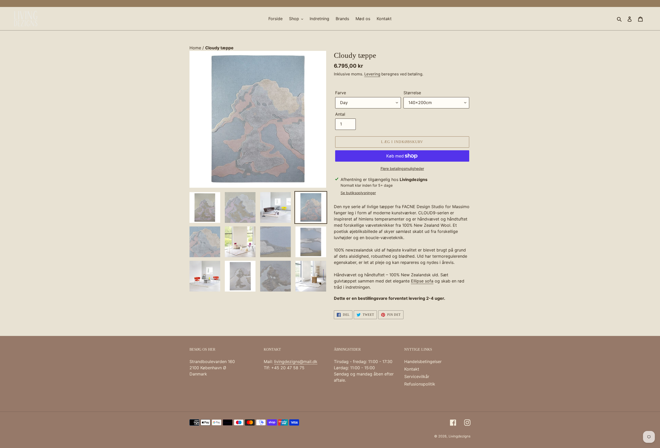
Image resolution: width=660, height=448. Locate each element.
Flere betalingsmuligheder (402, 168)
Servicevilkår (416, 376)
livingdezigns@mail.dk (295, 361)
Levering (372, 74)
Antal (340, 114)
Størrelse (412, 92)
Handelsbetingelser (423, 361)
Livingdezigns (460, 436)
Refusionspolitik (419, 384)
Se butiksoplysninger (358, 193)
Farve (340, 92)
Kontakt (411, 369)
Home (195, 47)
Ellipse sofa (422, 281)
